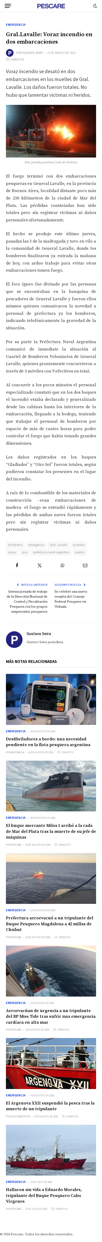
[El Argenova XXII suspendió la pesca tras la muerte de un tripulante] (51, 1063)
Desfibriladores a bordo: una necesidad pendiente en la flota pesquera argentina (48, 742)
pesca (12, 552)
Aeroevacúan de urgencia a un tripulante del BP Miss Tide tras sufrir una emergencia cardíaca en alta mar (51, 1016)
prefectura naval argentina (51, 552)
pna (24, 552)
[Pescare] (51, 6)
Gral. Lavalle (58, 545)
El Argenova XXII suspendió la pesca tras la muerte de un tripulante (50, 1106)
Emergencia (16, 24)
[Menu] (8, 5)
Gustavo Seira (33, 53)
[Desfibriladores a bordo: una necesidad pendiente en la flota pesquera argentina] (51, 699)
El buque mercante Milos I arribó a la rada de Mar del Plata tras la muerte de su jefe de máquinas (51, 831)
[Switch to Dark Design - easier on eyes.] (94, 6)
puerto (79, 552)
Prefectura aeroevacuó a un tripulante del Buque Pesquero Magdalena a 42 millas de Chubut (49, 923)
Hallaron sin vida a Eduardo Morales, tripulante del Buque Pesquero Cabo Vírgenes (44, 1195)
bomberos (15, 545)
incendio (79, 545)
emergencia (36, 545)
